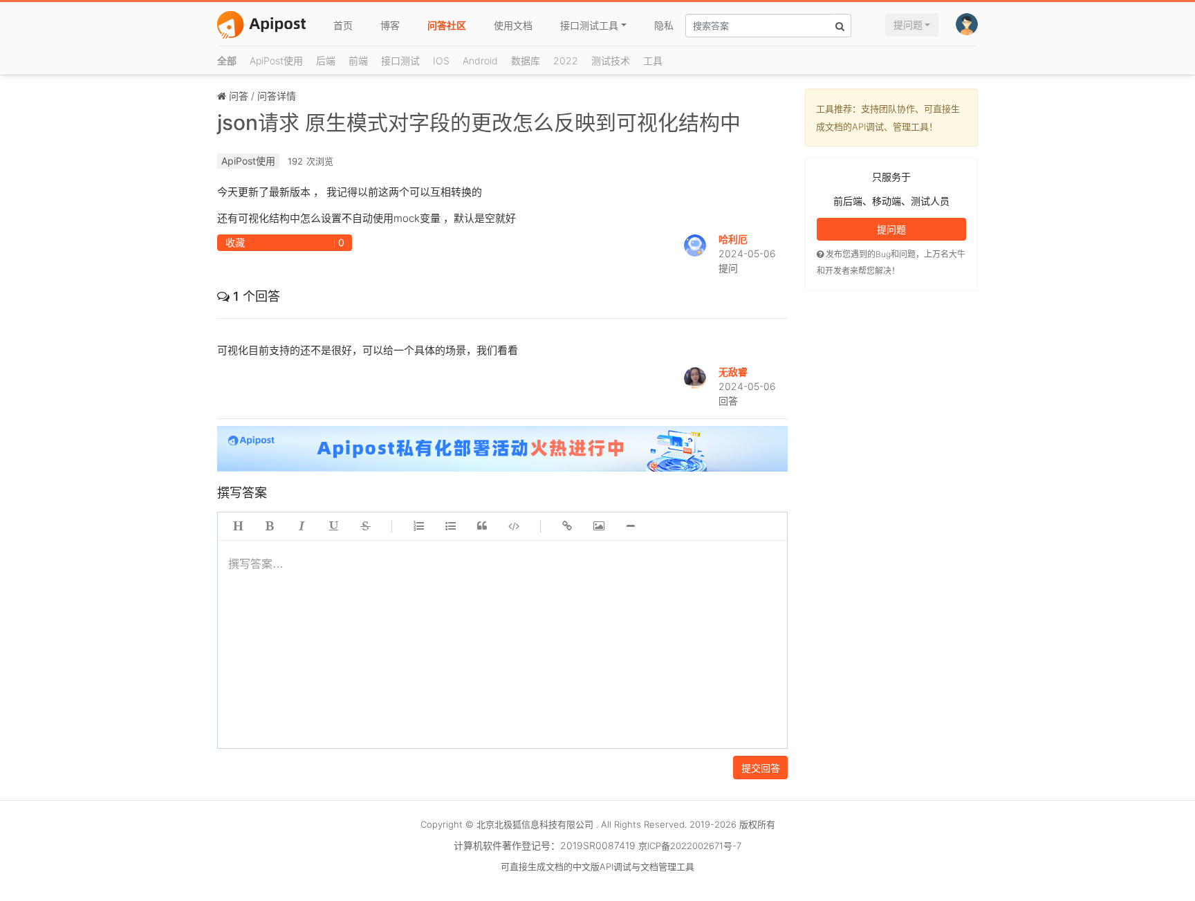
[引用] (482, 526)
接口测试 (400, 60)
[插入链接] (567, 526)
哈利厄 (733, 239)
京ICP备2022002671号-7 (689, 845)
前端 (358, 60)
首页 (343, 25)
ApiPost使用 (276, 60)
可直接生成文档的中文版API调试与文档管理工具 (597, 866)
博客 (390, 25)
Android (480, 60)
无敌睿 (733, 372)
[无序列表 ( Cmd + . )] (450, 526)
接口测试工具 (589, 25)
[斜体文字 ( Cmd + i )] (301, 526)
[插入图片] (599, 526)
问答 (238, 96)
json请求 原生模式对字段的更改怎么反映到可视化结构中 (479, 122)
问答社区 (446, 25)
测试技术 (610, 60)
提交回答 (760, 768)
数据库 (525, 60)
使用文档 (513, 25)
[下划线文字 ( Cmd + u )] (333, 526)
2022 (565, 60)
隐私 (664, 25)
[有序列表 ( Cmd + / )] (418, 526)
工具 (653, 60)
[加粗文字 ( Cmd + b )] (270, 526)
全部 (227, 60)
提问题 (908, 24)
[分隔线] (631, 526)
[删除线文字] (365, 526)
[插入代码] (514, 526)
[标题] (238, 526)
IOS (441, 60)
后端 (325, 60)
